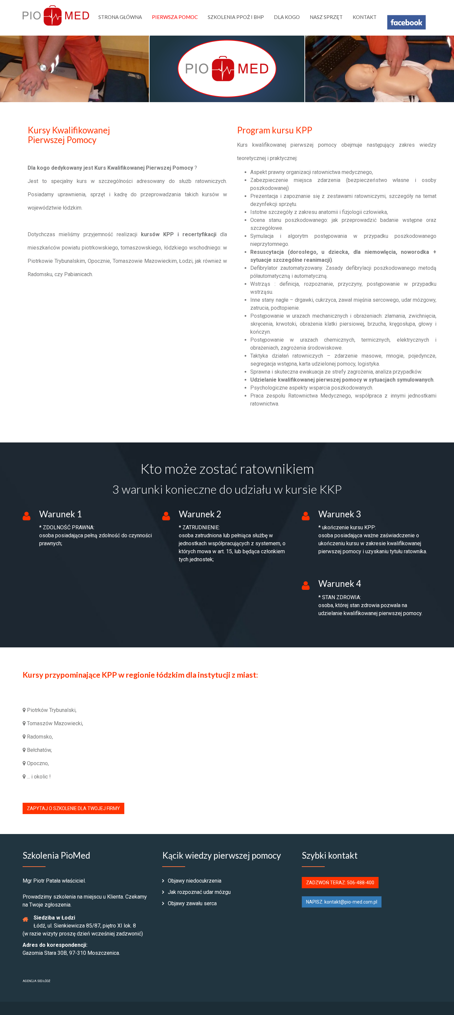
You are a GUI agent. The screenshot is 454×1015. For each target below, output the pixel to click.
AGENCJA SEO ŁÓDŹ (36, 981)
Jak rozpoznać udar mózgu (199, 892)
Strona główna (120, 17)
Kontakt (365, 17)
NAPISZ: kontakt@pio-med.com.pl (341, 902)
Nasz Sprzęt (326, 17)
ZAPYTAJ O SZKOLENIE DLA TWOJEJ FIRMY (73, 808)
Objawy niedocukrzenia (194, 881)
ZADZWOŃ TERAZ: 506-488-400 (340, 882)
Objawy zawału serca (192, 903)
